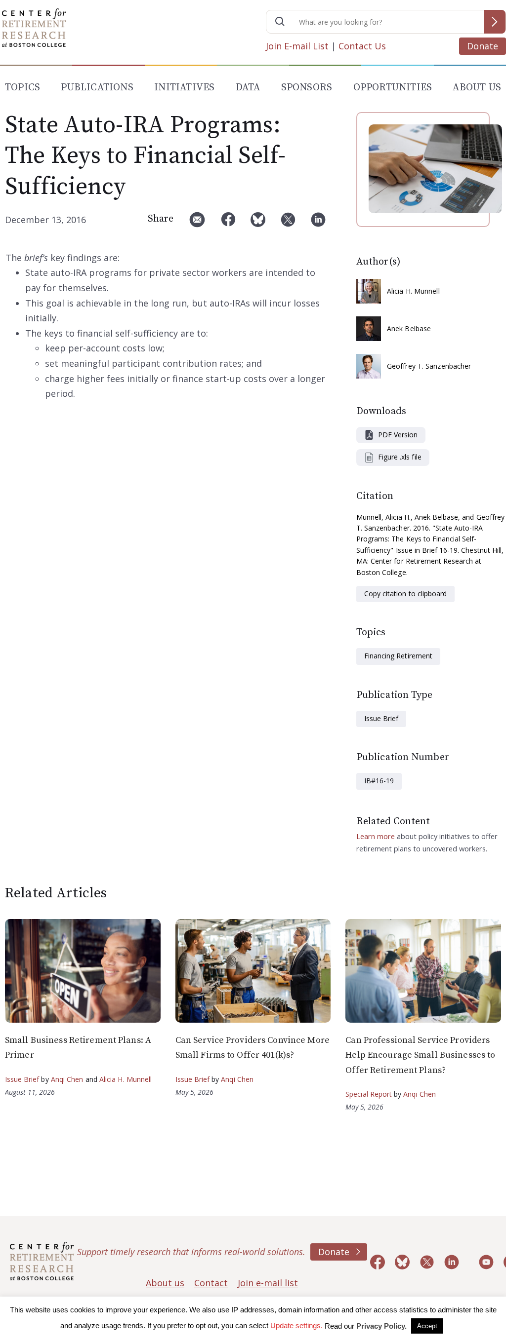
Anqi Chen (67, 1079)
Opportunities (392, 87)
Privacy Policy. (381, 1326)
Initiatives (184, 87)
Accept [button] (427, 1326)
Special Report (368, 1094)
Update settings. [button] (296, 1325)
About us (165, 1283)
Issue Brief (381, 718)
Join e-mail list (268, 1283)
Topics (22, 87)
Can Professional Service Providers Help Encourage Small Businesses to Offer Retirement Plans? (420, 1055)
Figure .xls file (400, 456)
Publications (97, 87)
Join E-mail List (297, 46)
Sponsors (307, 87)
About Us (477, 87)
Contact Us (362, 46)
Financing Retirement (398, 655)
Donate (482, 46)
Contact (211, 1283)
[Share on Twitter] (288, 223)
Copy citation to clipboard (405, 593)
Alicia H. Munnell (413, 291)
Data (248, 87)
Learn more (375, 836)
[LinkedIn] (318, 223)
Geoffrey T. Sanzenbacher (429, 366)
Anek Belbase (409, 328)
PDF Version (398, 434)
